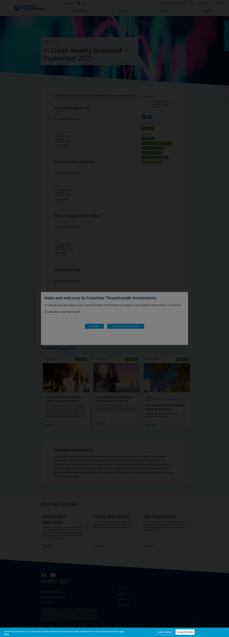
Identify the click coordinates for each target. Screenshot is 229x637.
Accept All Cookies (185, 632)
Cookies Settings (165, 632)
